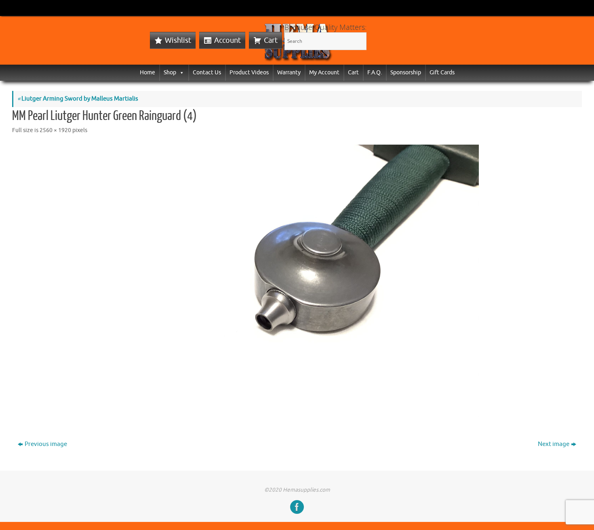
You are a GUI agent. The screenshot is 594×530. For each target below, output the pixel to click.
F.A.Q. (374, 72)
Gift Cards (442, 72)
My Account (324, 72)
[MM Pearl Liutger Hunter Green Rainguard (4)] (297, 281)
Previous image (46, 444)
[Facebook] (297, 507)
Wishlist (178, 40)
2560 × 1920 (55, 130)
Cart (271, 40)
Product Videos (249, 72)
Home (147, 72)
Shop (170, 72)
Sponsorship (405, 72)
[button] (180, 72)
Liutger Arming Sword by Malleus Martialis (77, 99)
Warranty (289, 72)
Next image (553, 444)
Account (227, 40)
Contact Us (207, 72)
